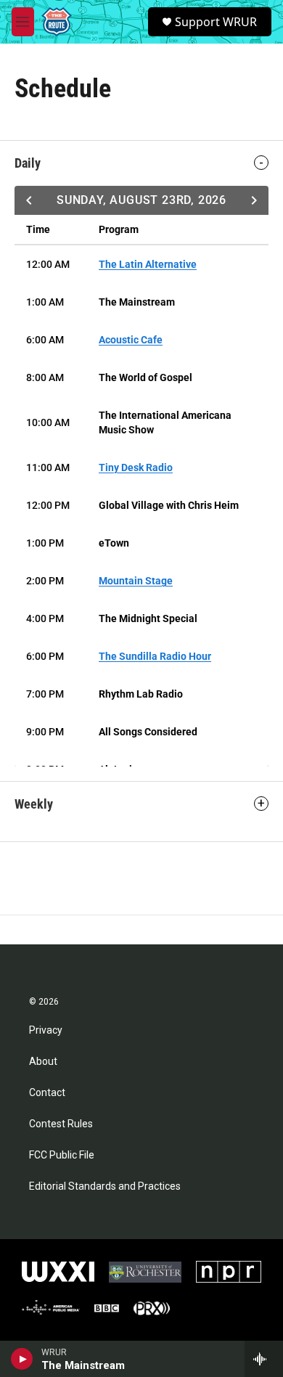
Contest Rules (61, 1124)
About (43, 1061)
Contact (47, 1092)
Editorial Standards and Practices (105, 1186)
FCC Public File (61, 1155)
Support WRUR (216, 21)
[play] (22, 1359)
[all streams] (264, 1359)
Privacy (45, 1030)
